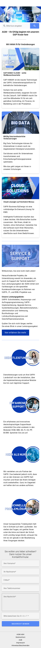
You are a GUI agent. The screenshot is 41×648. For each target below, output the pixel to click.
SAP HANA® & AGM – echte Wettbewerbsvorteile (14, 74)
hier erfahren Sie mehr (15, 332)
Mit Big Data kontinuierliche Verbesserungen (14, 137)
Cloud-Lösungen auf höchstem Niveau (18, 202)
